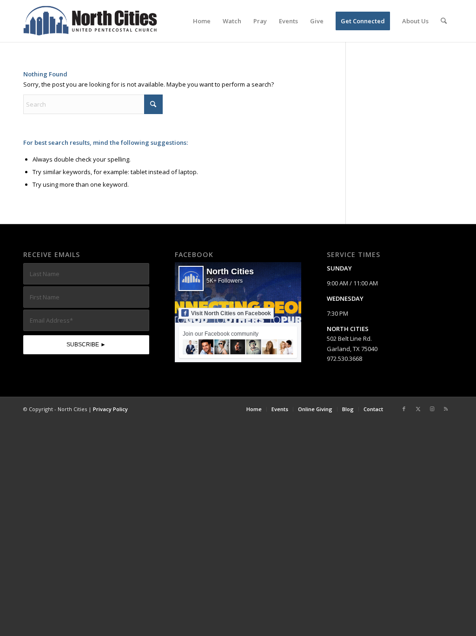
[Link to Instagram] (432, 409)
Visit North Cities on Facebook (231, 313)
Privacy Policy (110, 409)
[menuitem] (202, 21)
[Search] (444, 21)
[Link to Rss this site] (446, 409)
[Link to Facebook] (404, 409)
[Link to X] (418, 409)
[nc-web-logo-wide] (90, 21)
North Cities (230, 271)
